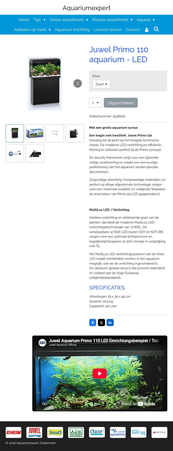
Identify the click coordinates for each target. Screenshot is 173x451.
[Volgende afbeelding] (77, 83)
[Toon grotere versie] (55, 432)
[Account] (146, 30)
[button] (15, 133)
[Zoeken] (156, 29)
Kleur (96, 76)
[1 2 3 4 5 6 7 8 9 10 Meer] (95, 103)
